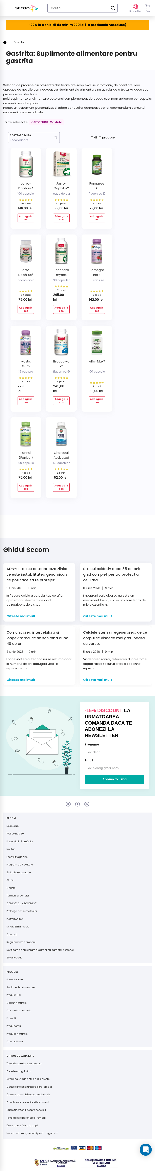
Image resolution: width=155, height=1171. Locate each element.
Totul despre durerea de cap (23, 1063)
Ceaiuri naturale (16, 1003)
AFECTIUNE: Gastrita (47, 122)
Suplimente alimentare (20, 987)
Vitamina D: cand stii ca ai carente (27, 1079)
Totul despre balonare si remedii (26, 1117)
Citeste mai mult (21, 616)
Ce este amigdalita (18, 1071)
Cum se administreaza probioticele (28, 1094)
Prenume (92, 744)
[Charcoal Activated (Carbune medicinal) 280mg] (61, 435)
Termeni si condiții (17, 895)
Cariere (10, 888)
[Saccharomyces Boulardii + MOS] (61, 253)
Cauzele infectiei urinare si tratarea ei (29, 1086)
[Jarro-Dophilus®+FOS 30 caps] (25, 253)
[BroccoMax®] (61, 344)
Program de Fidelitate (19, 864)
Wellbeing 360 (15, 833)
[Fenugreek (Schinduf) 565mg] (97, 166)
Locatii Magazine (16, 857)
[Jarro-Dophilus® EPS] (61, 166)
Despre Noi (12, 826)
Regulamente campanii (21, 942)
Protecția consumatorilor (21, 911)
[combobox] (82, 8)
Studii (10, 880)
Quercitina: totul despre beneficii (26, 1110)
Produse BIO (13, 995)
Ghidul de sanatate (18, 872)
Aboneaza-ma (114, 779)
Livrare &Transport (17, 926)
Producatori (13, 1026)
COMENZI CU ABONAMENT (21, 903)
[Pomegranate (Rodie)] (97, 253)
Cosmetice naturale (18, 1010)
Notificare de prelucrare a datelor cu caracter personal (40, 950)
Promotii (11, 1018)
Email (89, 760)
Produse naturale (16, 1034)
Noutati (10, 849)
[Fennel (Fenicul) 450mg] (25, 435)
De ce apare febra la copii (22, 1125)
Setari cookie (14, 957)
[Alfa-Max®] (97, 344)
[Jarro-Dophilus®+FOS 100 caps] (25, 166)
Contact (11, 934)
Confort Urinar (15, 1041)
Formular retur (15, 979)
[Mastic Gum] (25, 344)
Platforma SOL (15, 919)
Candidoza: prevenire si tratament (27, 1102)
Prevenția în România (19, 841)
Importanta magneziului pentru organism (32, 1133)
